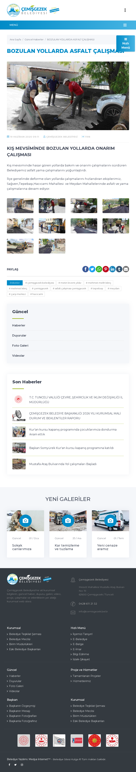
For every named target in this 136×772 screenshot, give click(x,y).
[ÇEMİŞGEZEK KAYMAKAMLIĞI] (41, 740)
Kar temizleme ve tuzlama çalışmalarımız (67, 549)
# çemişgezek (40, 288)
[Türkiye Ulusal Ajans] (59, 740)
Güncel (16, 538)
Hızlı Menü (125, 45)
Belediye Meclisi (19, 639)
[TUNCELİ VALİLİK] (24, 740)
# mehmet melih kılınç (98, 282)
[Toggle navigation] (125, 10)
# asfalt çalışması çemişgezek (69, 288)
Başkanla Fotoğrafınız (23, 721)
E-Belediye (80, 639)
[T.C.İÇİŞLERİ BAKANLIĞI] (94, 740)
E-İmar (77, 649)
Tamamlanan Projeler (87, 676)
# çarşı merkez (17, 294)
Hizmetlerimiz (82, 681)
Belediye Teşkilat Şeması (25, 634)
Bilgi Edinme (81, 654)
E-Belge (78, 644)
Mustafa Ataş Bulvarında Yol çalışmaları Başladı (63, 464)
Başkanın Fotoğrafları (23, 716)
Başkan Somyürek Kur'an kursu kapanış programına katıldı (71, 448)
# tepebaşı (97, 288)
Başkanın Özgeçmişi (22, 705)
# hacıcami (36, 294)
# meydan (113, 288)
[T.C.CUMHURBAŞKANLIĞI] (77, 740)
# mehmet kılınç (18, 288)
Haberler (18, 325)
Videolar (18, 355)
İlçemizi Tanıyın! (82, 634)
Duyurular (19, 335)
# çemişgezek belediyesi (39, 282)
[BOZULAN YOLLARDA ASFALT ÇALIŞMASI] (20, 205)
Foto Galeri (20, 345)
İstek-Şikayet (81, 659)
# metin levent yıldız (69, 282)
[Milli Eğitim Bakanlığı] (112, 740)
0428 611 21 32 (88, 603)
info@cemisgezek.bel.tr (93, 611)
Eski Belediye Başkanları (25, 649)
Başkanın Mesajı (19, 711)
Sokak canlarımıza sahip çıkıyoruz (24, 549)
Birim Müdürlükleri (20, 644)
